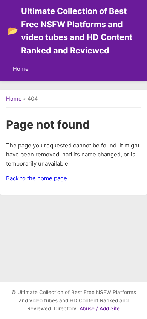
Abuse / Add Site (100, 308)
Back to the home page (36, 178)
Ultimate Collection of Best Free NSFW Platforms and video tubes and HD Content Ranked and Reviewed (70, 30)
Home (20, 68)
